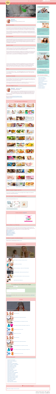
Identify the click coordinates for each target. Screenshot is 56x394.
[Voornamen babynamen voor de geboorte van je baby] (10, 321)
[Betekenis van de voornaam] (10, 333)
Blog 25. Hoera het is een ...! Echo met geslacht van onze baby (11, 160)
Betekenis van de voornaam (11, 309)
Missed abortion (10, 362)
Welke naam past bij (16, 313)
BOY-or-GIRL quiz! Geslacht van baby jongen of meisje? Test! (22, 325)
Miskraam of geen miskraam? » (11, 233)
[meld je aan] (24, 21)
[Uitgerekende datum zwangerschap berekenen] (10, 317)
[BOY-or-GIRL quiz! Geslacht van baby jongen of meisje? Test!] (10, 325)
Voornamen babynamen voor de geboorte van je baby (21, 321)
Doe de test (41, 18)
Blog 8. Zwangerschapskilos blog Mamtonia (20, 121)
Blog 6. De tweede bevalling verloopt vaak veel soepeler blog (29, 114)
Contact (43, 391)
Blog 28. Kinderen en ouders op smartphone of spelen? (11, 167)
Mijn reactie (7, 288)
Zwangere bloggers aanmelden (43, 66)
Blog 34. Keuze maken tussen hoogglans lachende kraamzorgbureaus (11, 180)
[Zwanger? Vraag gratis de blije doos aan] (11, 222)
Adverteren (37, 391)
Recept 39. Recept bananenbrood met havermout (29, 186)
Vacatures (40, 391)
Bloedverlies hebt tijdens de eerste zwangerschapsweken (16, 256)
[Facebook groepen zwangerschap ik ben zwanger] (49, 3)
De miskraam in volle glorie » (11, 232)
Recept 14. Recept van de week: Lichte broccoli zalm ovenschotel (20, 134)
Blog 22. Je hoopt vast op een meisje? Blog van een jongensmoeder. (11, 154)
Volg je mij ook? (14, 20)
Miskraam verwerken (10, 380)
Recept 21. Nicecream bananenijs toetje (29, 147)
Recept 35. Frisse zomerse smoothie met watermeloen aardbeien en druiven (19, 180)
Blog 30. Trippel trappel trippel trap (29, 166)
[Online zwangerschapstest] (43, 40)
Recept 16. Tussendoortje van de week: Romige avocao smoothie (11, 140)
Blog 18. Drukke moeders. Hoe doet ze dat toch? (29, 140)
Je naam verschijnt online (9, 286)
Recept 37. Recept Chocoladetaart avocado (11, 186)
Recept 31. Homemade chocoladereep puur (10, 173)
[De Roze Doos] (28, 221)
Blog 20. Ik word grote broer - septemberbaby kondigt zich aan (20, 147)
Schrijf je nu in (13, 21)
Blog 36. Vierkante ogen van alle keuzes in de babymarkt (29, 180)
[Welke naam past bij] (10, 313)
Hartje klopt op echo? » (10, 235)
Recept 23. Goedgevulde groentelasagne (19, 153)
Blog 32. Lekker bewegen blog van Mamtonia (20, 173)
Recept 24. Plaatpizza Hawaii (29, 153)
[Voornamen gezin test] (43, 10)
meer (24, 212)
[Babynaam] (9, 207)
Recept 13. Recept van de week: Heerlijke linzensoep (11, 134)
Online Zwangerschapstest (24, 3)
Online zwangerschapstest (43, 49)
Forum (13, 3)
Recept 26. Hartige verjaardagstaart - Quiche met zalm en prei (20, 161)
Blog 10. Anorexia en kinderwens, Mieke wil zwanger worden (11, 127)
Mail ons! (16, 193)
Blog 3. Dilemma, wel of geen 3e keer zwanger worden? (29, 108)
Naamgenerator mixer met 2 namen (18, 329)
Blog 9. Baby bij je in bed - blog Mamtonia (29, 121)
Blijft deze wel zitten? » (10, 234)
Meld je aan (19, 240)
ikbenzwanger (7, 2)
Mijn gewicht (36, 3)
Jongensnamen (45, 3)
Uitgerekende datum (31, 3)
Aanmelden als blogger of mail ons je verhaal (13, 388)
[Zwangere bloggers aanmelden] (43, 57)
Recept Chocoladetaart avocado (17, 96)
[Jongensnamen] (43, 25)
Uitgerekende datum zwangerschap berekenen (20, 317)
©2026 (45, 391)
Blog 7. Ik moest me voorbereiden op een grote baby (11, 121)
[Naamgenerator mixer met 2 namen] (10, 329)
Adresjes (16, 3)
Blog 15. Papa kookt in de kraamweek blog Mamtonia (28, 134)
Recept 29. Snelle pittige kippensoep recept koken (19, 167)
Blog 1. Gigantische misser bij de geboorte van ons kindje (11, 108)
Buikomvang (40, 3)
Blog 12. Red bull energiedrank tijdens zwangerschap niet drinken (29, 127)
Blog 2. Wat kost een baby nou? (20, 107)
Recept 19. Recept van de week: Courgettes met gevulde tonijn (11, 147)
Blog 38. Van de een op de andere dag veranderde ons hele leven (20, 186)
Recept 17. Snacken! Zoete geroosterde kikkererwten (19, 140)
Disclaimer (48, 391)
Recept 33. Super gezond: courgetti (28, 173)
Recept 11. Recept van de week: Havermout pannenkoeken (20, 127)
